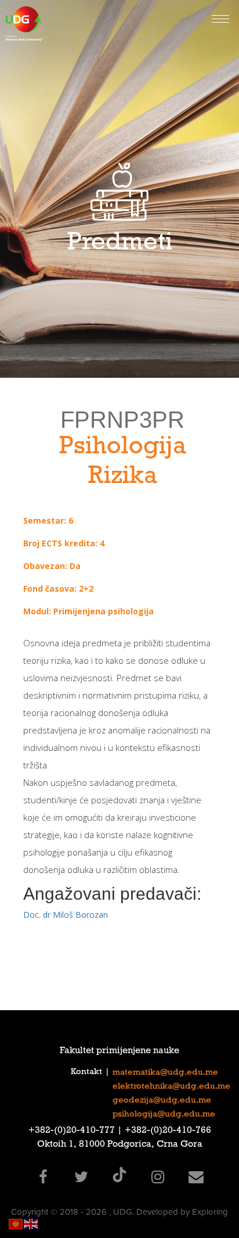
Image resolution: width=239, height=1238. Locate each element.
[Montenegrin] (16, 1223)
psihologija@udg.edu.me (164, 1115)
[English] (31, 1223)
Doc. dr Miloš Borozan (65, 914)
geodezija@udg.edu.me (162, 1101)
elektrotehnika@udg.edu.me (171, 1087)
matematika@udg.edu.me (165, 1073)
